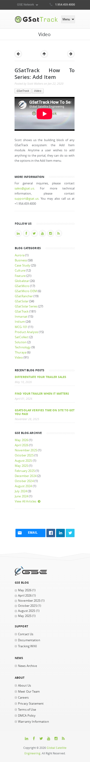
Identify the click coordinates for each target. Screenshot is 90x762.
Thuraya (20, 352)
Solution (21, 342)
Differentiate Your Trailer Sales (40, 377)
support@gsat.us (27, 199)
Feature (20, 276)
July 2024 (21, 491)
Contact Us (25, 634)
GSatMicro (22, 286)
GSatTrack (23, 91)
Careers (23, 698)
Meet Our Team (29, 692)
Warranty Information (33, 722)
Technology (23, 347)
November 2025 (26, 450)
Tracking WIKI (27, 646)
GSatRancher (24, 296)
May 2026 (21, 440)
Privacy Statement (31, 704)
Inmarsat (21, 317)
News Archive (27, 666)
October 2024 (24, 481)
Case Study (22, 265)
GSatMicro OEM (26, 291)
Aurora (19, 255)
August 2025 (23, 461)
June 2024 (21, 496)
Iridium (20, 322)
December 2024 (25, 476)
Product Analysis (26, 332)
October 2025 (24, 455)
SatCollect (22, 337)
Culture (20, 271)
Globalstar (22, 281)
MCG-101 (21, 327)
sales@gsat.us (24, 188)
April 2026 (21, 445)
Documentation (29, 640)
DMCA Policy (27, 716)
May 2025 (21, 466)
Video (37, 91)
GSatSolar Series (26, 306)
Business (21, 260)
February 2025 (25, 471)
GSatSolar (21, 301)
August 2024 (23, 486)
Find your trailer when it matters (42, 393)
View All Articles (25, 501)
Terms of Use (27, 710)
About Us (24, 686)
